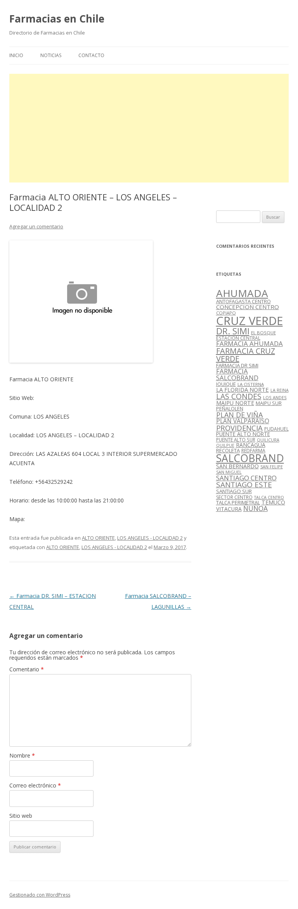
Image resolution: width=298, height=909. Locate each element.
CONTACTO (91, 55)
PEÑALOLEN (229, 408)
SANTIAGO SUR (234, 491)
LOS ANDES (275, 397)
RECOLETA (228, 450)
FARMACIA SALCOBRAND (237, 374)
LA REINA (279, 390)
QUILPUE (225, 445)
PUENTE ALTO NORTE (243, 434)
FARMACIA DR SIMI (237, 365)
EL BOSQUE (263, 332)
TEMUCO (273, 502)
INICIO (16, 55)
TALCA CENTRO (269, 497)
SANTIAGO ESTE (244, 485)
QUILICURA (268, 440)
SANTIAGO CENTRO (246, 477)
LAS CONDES (239, 396)
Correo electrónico (35, 785)
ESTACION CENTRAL (238, 338)
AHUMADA (242, 293)
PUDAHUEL (276, 429)
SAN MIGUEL (229, 472)
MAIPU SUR (269, 403)
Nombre (22, 755)
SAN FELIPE (271, 466)
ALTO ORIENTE (98, 537)
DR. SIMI (232, 331)
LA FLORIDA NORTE (242, 389)
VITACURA (229, 509)
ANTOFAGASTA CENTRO (243, 301)
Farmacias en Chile (56, 19)
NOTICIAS (50, 55)
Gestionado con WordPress (39, 895)
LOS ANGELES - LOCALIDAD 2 (150, 537)
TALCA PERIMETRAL (238, 502)
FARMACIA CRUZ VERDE (245, 355)
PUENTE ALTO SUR (235, 439)
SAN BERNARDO (237, 466)
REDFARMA (253, 450)
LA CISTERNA (250, 384)
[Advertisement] (149, 128)
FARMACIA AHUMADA (249, 343)
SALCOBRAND (250, 458)
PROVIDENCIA (239, 428)
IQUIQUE (226, 384)
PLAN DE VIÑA (239, 414)
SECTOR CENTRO (234, 497)
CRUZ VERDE (249, 320)
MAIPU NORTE (235, 403)
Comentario (26, 669)
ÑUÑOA (255, 508)
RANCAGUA (250, 444)
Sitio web (20, 815)
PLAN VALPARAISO (242, 421)
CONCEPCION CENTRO (247, 307)
